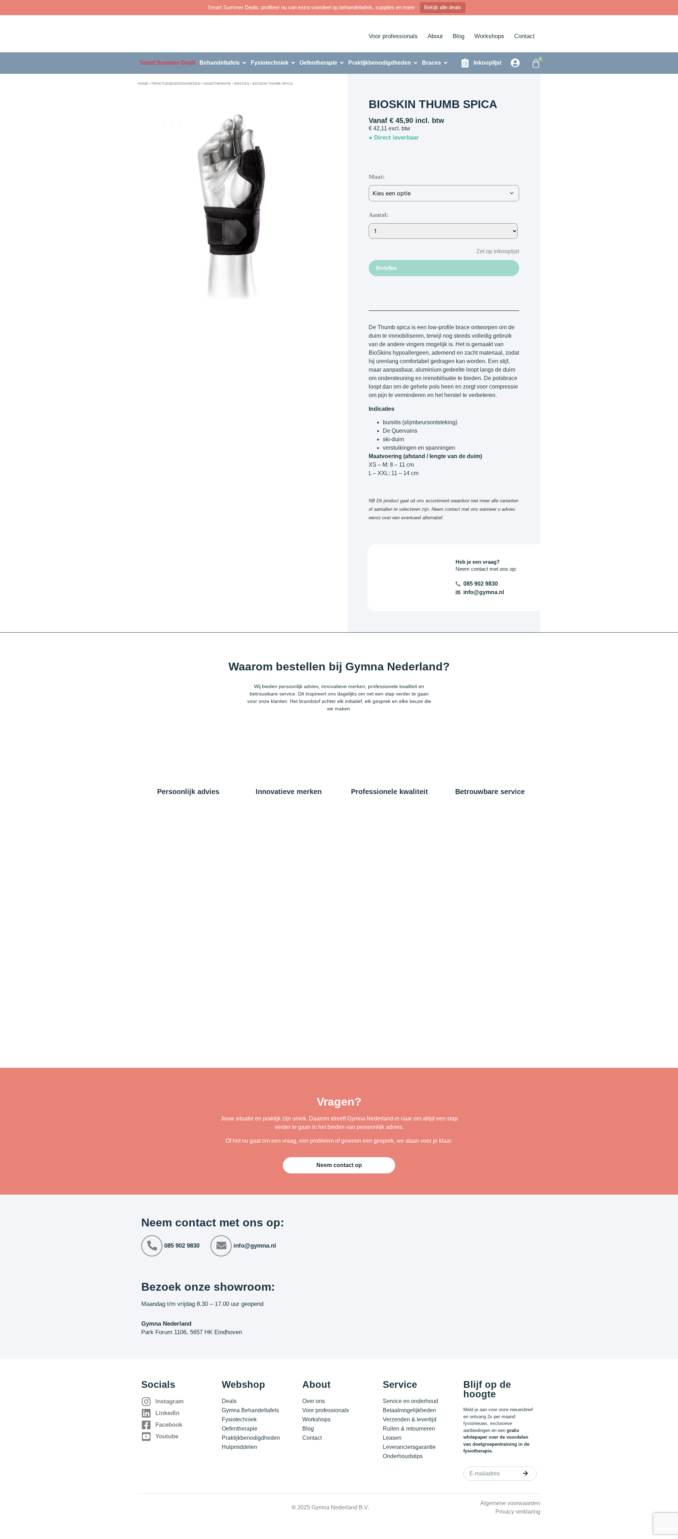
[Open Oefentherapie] (342, 63)
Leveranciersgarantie (409, 1447)
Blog (458, 36)
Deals (229, 1401)
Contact (524, 36)
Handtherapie (217, 83)
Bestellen (386, 268)
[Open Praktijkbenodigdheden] (415, 63)
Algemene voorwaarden (510, 1503)
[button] (492, 251)
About (435, 36)
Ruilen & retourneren (409, 1429)
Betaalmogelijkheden (409, 1410)
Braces (241, 83)
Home (143, 83)
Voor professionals (393, 36)
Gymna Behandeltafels (250, 1410)
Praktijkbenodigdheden (175, 83)
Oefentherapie (239, 1429)
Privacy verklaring (517, 1512)
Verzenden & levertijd (409, 1419)
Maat (376, 177)
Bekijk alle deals (442, 7)
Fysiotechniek (239, 1419)
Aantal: (378, 215)
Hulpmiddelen (239, 1447)
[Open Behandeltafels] (244, 63)
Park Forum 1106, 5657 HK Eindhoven (191, 1332)
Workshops (489, 36)
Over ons (313, 1401)
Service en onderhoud (410, 1401)
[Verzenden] (525, 1473)
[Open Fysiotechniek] (293, 63)
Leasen (392, 1438)
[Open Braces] (445, 63)
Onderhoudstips (403, 1456)
